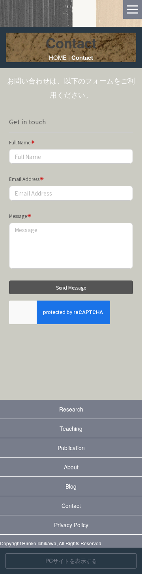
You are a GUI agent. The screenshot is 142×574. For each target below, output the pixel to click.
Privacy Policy (71, 525)
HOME (58, 57)
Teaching (71, 428)
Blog (71, 486)
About (71, 467)
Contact (71, 505)
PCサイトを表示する (71, 561)
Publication (71, 448)
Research (71, 409)
